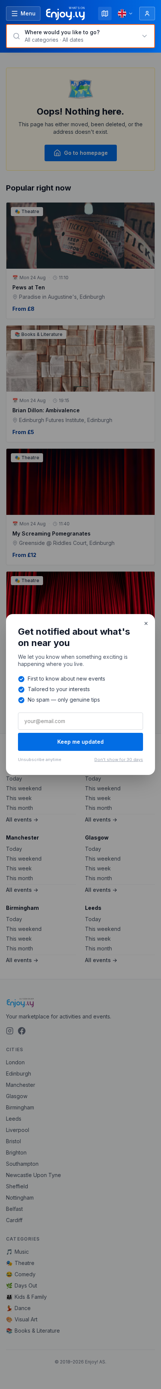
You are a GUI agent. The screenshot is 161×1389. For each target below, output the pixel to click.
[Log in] (147, 13)
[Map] (105, 13)
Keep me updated (80, 741)
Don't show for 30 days (118, 759)
